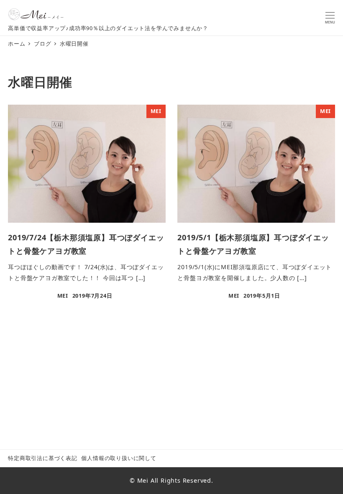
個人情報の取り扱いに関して (118, 458)
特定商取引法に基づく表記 (42, 458)
